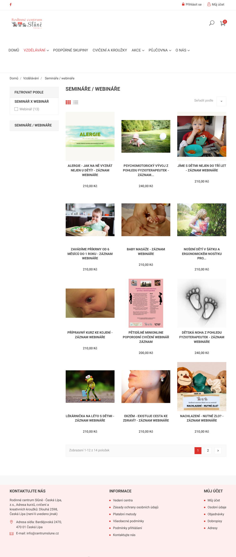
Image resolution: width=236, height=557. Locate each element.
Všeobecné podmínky (128, 521)
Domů (14, 50)
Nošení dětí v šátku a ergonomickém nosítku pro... (201, 254)
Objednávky (216, 514)
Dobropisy (215, 521)
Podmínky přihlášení (127, 528)
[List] (75, 103)
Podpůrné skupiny (70, 50)
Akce (137, 50)
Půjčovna (159, 50)
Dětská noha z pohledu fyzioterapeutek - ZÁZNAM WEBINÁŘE (201, 337)
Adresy (213, 528)
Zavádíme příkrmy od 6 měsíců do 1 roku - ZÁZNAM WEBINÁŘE (90, 254)
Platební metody (124, 514)
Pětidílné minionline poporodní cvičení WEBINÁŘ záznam (146, 337)
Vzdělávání (35, 50)
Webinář (29, 109)
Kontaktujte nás (124, 535)
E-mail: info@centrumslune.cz (37, 533)
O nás (181, 50)
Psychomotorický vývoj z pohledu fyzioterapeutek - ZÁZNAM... (146, 170)
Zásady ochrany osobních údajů (135, 507)
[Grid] (68, 103)
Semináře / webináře (33, 125)
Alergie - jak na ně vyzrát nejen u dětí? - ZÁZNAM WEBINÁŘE (90, 170)
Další (218, 450)
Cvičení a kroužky (110, 50)
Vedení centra (123, 500)
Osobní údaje (217, 507)
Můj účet (213, 491)
